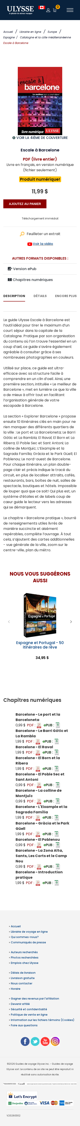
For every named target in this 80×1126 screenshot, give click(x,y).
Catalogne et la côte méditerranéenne (45, 37)
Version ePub (24, 268)
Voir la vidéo (43, 244)
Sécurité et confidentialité (29, 1009)
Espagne (10, 37)
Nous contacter (21, 983)
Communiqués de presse (28, 942)
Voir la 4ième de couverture (42, 137)
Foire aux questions (24, 1025)
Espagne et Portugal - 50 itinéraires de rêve (40, 645)
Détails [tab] (40, 296)
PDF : (31, 725)
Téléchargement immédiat (40, 218)
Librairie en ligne (30, 32)
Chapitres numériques (32, 279)
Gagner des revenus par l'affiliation (35, 998)
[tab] (40, 700)
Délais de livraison (23, 973)
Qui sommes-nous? (25, 937)
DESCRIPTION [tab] (14, 296)
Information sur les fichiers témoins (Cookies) (42, 1020)
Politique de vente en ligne (29, 1014)
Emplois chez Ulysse (24, 963)
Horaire (15, 989)
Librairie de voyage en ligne (29, 932)
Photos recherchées (24, 957)
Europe (52, 32)
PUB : (49, 725)
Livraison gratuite (23, 978)
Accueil (8, 32)
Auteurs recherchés (24, 952)
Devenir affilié (20, 1004)
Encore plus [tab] (66, 296)
